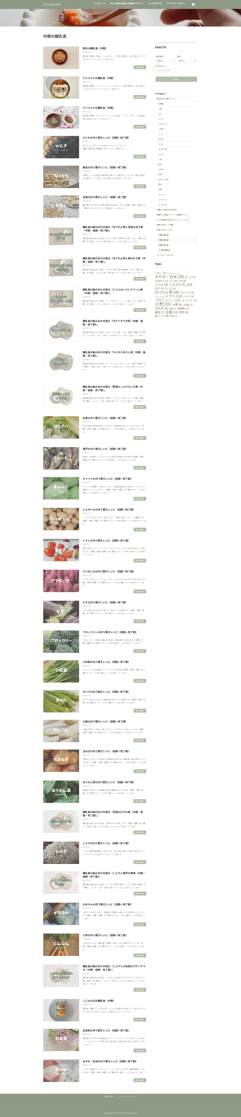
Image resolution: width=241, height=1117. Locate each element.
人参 (160, 159)
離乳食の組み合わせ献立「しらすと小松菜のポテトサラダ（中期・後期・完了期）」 (114, 967)
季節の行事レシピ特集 (165, 225)
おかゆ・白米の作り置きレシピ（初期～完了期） (110, 1061)
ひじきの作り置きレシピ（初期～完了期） (106, 137)
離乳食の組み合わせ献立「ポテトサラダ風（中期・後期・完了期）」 (113, 322)
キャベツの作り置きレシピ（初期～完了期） (108, 478)
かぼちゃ (161, 169)
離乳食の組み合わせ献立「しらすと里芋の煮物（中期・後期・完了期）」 (114, 874)
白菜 (160, 189)
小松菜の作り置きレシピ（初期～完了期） (106, 662)
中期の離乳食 (163, 240)
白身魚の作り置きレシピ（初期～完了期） (106, 1030)
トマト (160, 119)
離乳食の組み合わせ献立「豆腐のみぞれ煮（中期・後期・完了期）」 (113, 813)
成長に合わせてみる (164, 230)
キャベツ (161, 194)
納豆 (160, 164)
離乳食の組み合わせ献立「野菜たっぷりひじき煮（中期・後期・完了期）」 (113, 388)
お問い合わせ (109, 1096)
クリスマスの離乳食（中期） (99, 78)
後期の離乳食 (163, 245)
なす (160, 114)
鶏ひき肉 (171, 315)
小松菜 (160, 129)
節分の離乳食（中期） (95, 48)
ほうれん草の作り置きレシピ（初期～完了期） (109, 782)
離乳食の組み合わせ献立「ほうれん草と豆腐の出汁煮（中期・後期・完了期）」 (113, 228)
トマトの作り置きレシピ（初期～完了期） (106, 540)
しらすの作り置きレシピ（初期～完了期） (106, 843)
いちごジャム (173, 273)
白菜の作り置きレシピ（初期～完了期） (105, 418)
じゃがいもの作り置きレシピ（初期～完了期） (109, 509)
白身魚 (160, 104)
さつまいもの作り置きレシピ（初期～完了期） (109, 571)
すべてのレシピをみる (165, 255)
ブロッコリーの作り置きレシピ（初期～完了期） (110, 632)
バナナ (188, 296)
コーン (159, 296)
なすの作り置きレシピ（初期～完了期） (105, 602)
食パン (160, 315)
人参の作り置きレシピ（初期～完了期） (105, 935)
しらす (160, 154)
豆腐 (160, 174)
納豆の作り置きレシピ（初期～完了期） (105, 167)
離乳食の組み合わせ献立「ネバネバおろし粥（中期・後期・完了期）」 (114, 353)
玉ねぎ (160, 139)
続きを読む (140, 67)
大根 (160, 109)
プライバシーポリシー (128, 1096)
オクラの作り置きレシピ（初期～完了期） (106, 691)
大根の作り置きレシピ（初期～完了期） (105, 721)
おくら (160, 134)
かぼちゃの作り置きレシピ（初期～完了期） (108, 904)
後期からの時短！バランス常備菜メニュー (172, 214)
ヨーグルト (189, 300)
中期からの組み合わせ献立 (167, 209)
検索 (176, 79)
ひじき (160, 144)
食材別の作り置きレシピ (166, 99)
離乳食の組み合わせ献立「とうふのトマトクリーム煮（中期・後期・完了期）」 (113, 291)
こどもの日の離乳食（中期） (99, 1000)
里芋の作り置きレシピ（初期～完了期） (105, 449)
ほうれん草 (162, 149)
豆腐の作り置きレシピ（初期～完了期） (105, 197)
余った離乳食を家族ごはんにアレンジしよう (173, 220)
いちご (160, 273)
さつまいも (162, 204)
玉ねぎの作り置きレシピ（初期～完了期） (106, 751)
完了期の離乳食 (164, 250)
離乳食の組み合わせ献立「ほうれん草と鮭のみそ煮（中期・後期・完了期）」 (114, 259)
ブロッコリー (163, 124)
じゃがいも (162, 199)
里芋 (160, 184)
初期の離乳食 (163, 235)
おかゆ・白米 (163, 179)
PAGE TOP (233, 1080)
